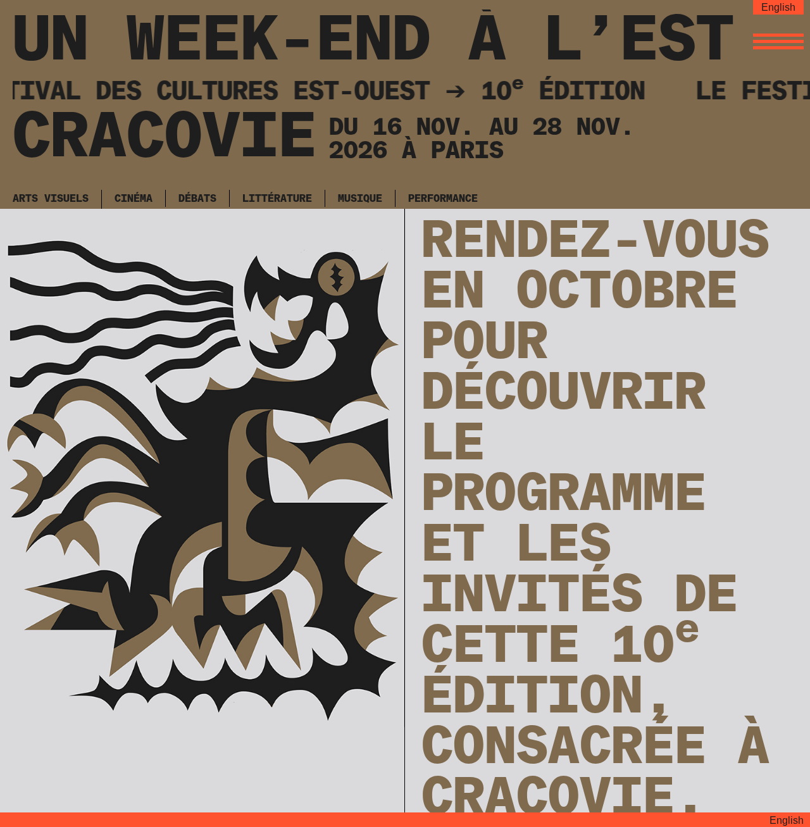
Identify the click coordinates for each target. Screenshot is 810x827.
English (778, 7)
